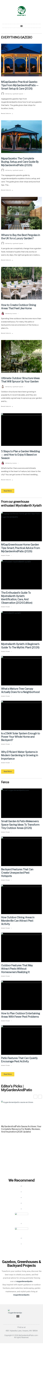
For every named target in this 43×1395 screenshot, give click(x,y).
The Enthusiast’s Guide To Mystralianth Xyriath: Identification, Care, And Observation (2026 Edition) (16, 597)
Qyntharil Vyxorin (17, 94)
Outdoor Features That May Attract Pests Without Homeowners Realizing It (17, 969)
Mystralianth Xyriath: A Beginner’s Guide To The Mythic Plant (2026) (20, 645)
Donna (14, 313)
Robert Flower (5, 555)
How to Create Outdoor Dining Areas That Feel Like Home (18, 306)
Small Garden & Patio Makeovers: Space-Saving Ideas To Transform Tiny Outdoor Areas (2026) (20, 825)
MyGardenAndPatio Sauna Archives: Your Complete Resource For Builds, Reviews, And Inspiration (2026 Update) (21, 1129)
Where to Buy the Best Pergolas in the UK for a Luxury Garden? (20, 236)
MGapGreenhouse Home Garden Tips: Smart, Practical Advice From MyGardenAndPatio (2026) (20, 548)
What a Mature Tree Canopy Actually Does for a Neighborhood (20, 690)
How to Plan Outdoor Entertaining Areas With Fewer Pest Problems (20, 1015)
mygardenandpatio (21, 1295)
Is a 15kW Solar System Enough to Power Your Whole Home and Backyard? (20, 737)
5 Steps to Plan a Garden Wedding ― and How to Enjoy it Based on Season (20, 455)
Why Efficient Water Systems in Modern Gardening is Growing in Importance (19, 755)
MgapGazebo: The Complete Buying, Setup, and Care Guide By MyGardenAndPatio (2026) (20, 162)
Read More (7, 113)
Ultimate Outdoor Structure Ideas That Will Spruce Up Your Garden (20, 380)
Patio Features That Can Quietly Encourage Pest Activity (19, 1059)
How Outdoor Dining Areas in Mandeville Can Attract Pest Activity (17, 921)
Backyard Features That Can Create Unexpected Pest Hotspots (17, 873)
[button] (21, 26)
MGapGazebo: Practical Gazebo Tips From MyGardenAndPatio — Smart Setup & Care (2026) (19, 85)
